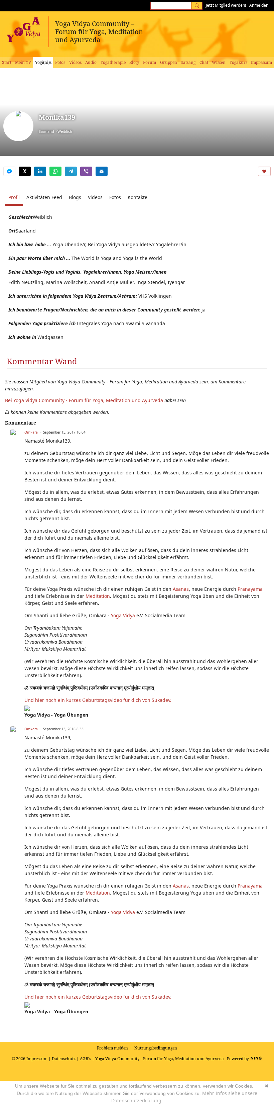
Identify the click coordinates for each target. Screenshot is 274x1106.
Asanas (181, 589)
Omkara (31, 432)
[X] (25, 171)
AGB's (85, 1059)
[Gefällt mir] (264, 171)
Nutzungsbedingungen (155, 1048)
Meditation (98, 596)
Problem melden (112, 1048)
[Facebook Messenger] (9, 171)
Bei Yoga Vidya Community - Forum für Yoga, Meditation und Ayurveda (84, 400)
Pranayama (250, 589)
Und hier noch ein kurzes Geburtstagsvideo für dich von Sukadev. (98, 700)
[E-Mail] (102, 171)
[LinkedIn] (40, 171)
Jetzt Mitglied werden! (226, 5)
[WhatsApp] (55, 171)
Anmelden (258, 5)
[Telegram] (71, 171)
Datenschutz (64, 1059)
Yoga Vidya (123, 615)
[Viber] (86, 171)
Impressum (36, 1059)
